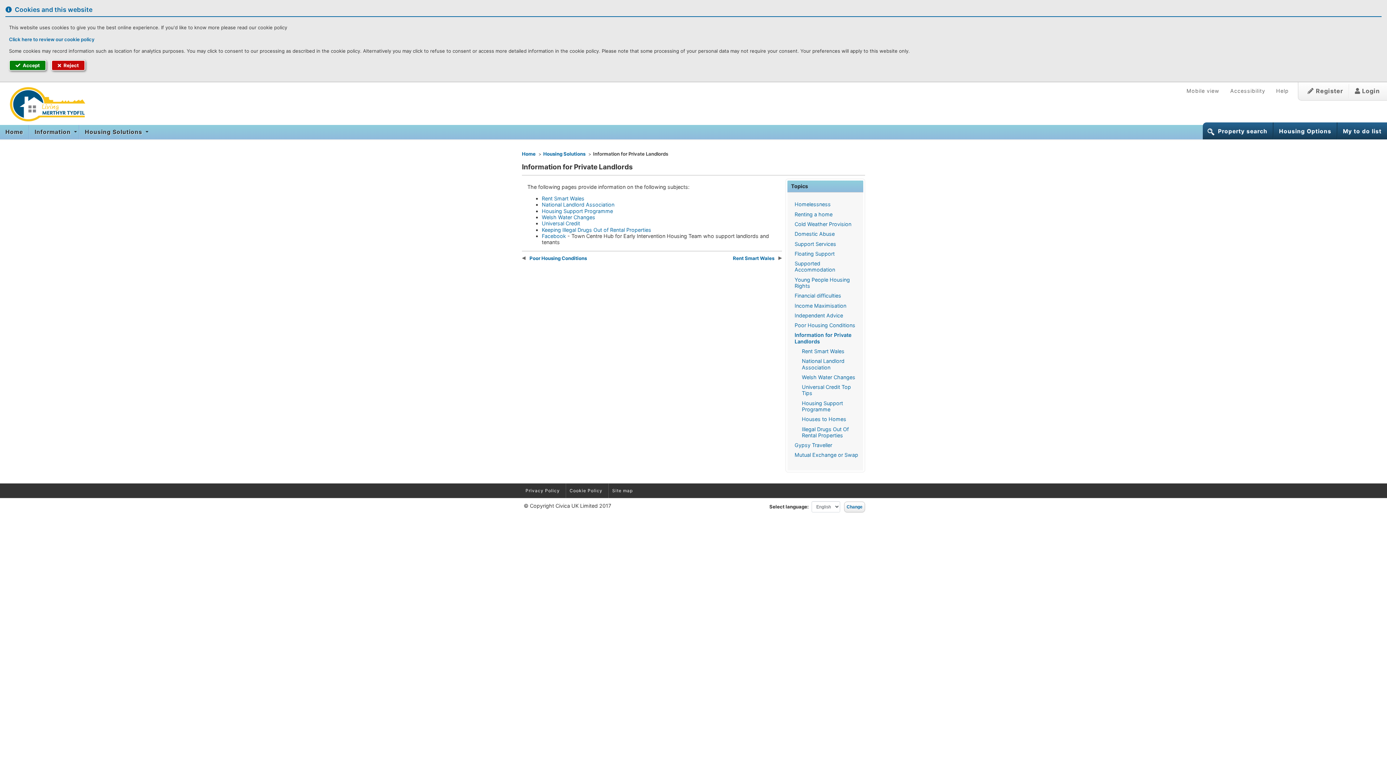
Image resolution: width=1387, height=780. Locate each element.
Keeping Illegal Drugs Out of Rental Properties (596, 230)
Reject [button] (70, 65)
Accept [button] (31, 65)
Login (1370, 91)
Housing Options (1305, 131)
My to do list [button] (1362, 131)
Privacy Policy (543, 490)
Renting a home (814, 214)
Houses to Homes (824, 419)
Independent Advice (819, 315)
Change (855, 507)
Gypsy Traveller (813, 445)
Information (54, 132)
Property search (1242, 131)
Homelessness (813, 204)
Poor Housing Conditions (825, 325)
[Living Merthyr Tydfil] (45, 104)
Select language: (789, 507)
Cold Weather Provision (823, 224)
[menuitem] (14, 132)
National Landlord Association (823, 364)
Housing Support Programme (822, 406)
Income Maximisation (820, 306)
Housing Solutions (114, 132)
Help (1282, 91)
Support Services (815, 244)
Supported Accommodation (815, 266)
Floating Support (815, 254)
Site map (622, 490)
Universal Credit (561, 223)
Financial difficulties (818, 295)
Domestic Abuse (815, 234)
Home (14, 132)
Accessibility (1247, 91)
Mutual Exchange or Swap (826, 455)
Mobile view (1203, 91)
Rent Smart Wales (823, 351)
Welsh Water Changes (828, 377)
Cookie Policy (586, 490)
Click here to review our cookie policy (52, 39)
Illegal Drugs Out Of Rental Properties (825, 432)
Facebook (554, 236)
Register (1328, 91)
